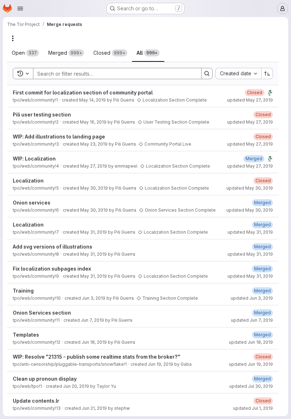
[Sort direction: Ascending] (267, 73)
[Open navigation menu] (20, 8)
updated (250, 100)
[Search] (207, 73)
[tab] (25, 53)
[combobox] (238, 73)
